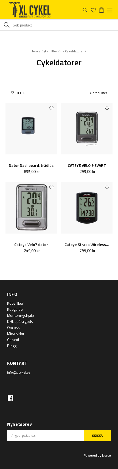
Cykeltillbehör (51, 51)
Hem (34, 51)
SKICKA (97, 435)
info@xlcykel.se (18, 372)
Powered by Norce (97, 455)
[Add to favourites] (51, 108)
